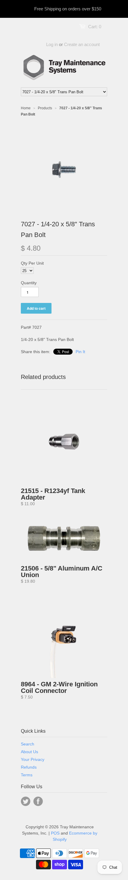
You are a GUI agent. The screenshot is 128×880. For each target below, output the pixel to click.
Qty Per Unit (32, 263)
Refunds (29, 767)
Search (27, 744)
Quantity (29, 282)
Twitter (25, 801)
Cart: (94, 26)
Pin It (80, 351)
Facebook (38, 801)
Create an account (82, 44)
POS (55, 833)
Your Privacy (32, 759)
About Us (29, 751)
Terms (26, 774)
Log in (52, 44)
